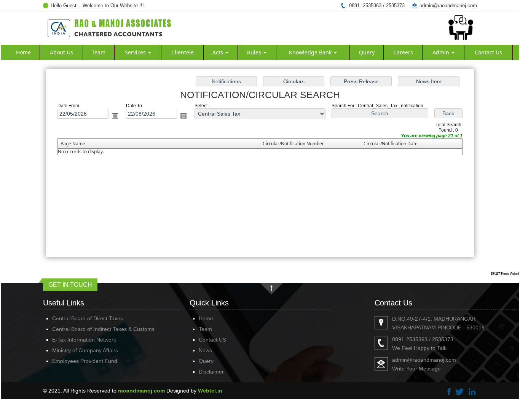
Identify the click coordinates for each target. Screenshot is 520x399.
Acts (218, 52)
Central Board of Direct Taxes (87, 318)
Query (367, 52)
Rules (255, 52)
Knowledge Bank (311, 52)
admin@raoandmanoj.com (448, 5)
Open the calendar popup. (115, 115)
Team (98, 52)
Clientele (182, 52)
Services (136, 52)
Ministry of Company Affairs (85, 350)
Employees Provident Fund (84, 361)
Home (23, 52)
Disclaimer (211, 372)
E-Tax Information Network (84, 340)
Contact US (212, 340)
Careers (403, 52)
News (205, 350)
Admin (441, 52)
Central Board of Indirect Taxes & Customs (103, 329)
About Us (61, 52)
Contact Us (488, 52)
